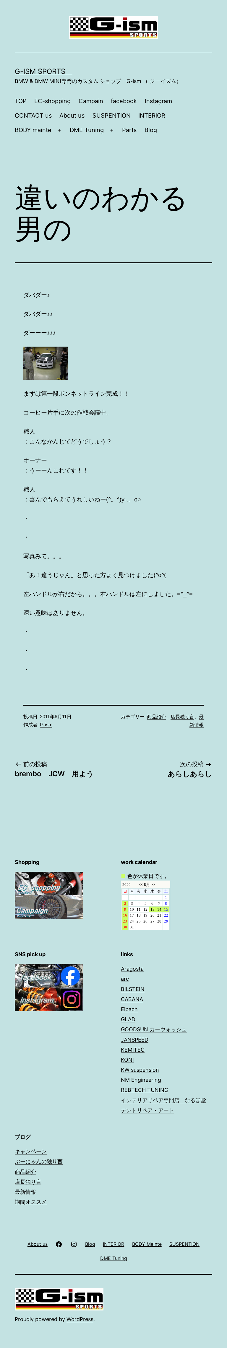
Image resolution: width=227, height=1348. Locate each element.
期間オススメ (31, 1202)
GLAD (128, 1019)
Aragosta (132, 969)
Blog (151, 130)
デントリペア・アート (147, 1110)
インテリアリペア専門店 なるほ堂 (163, 1100)
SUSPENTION (112, 115)
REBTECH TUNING (144, 1090)
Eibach (129, 1009)
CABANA (132, 999)
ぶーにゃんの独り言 (39, 1161)
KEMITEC (133, 1050)
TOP (21, 101)
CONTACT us (33, 115)
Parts (129, 130)
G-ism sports (43, 71)
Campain (91, 101)
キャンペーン (31, 1151)
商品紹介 (156, 716)
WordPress (80, 1319)
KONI (127, 1060)
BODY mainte (33, 130)
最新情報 (25, 1192)
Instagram (158, 101)
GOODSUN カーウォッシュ (154, 1029)
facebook (124, 101)
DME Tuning (87, 130)
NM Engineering (141, 1080)
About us (72, 115)
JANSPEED (134, 1040)
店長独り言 (182, 716)
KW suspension (140, 1070)
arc (125, 979)
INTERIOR (151, 115)
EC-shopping (52, 101)
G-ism (46, 724)
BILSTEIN (133, 989)
